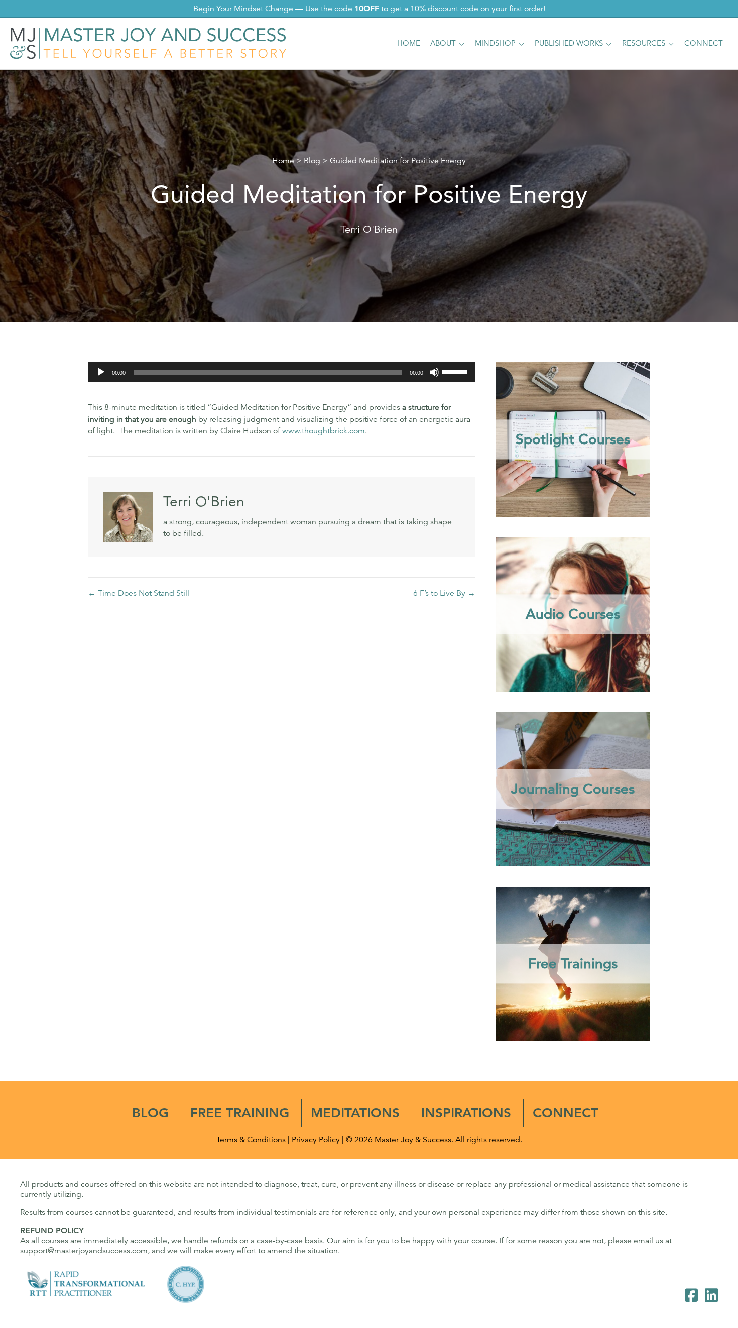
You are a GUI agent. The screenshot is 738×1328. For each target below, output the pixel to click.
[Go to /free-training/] (573, 964)
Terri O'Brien (369, 229)
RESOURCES (643, 43)
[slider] (456, 371)
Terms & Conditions (251, 1140)
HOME (408, 43)
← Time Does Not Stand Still (138, 593)
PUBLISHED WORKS (569, 43)
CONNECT (703, 43)
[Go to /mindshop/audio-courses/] (573, 614)
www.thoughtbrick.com (323, 431)
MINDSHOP (495, 43)
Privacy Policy (316, 1140)
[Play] (101, 372)
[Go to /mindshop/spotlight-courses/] (573, 439)
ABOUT (443, 43)
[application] (281, 372)
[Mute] (434, 372)
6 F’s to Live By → (444, 593)
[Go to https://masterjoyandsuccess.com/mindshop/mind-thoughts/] (573, 789)
